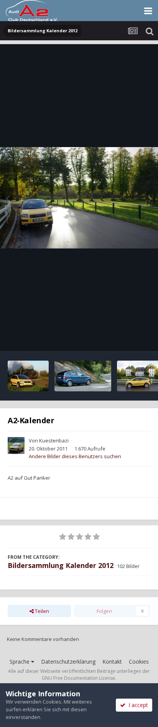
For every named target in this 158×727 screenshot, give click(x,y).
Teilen (41, 611)
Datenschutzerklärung (68, 661)
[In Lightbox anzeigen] (79, 197)
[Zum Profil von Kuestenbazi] (16, 445)
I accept (136, 705)
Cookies (139, 661)
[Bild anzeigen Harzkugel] (82, 376)
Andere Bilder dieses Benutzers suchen (75, 456)
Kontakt (112, 661)
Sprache (20, 661)
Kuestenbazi (54, 440)
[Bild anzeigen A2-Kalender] (28, 376)
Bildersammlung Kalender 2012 (61, 565)
